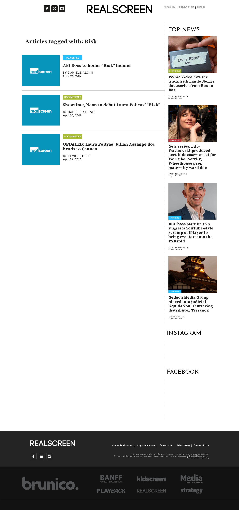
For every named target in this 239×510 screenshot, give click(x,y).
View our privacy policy (197, 458)
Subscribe (186, 7)
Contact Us (166, 445)
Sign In (170, 7)
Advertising (183, 445)
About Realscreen (122, 445)
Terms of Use (201, 445)
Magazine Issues (146, 445)
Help (201, 7)
